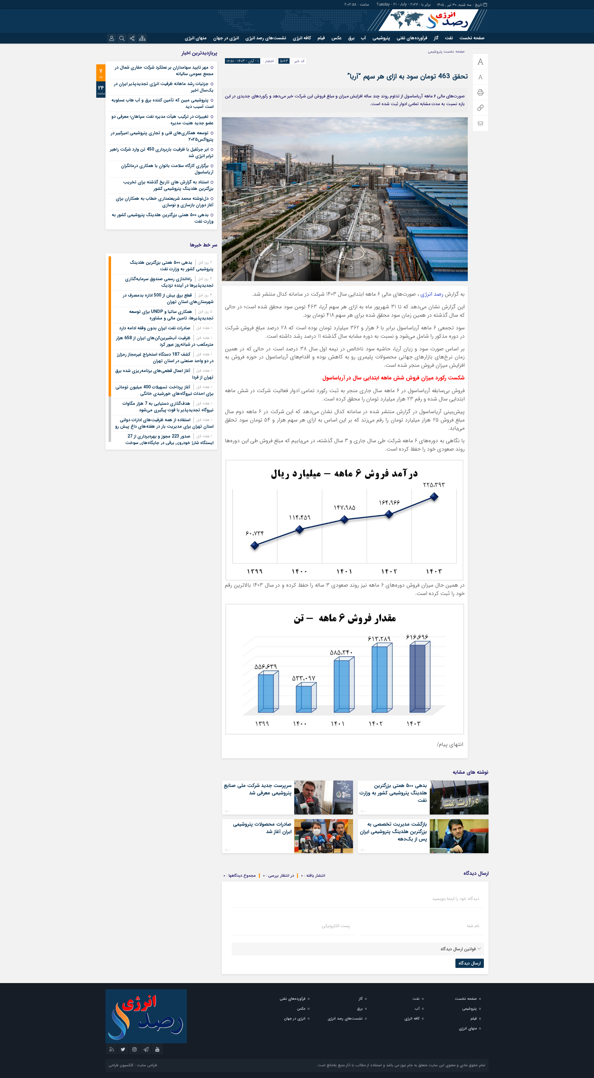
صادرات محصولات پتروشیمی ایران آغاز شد (262, 828)
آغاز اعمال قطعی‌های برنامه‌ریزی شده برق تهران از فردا (164, 374)
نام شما (473, 926)
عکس (336, 38)
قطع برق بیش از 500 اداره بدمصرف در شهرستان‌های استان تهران (168, 298)
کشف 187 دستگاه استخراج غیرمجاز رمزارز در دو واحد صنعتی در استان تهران (165, 357)
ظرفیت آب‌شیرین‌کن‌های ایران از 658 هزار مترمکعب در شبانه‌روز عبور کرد (164, 341)
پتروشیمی (381, 38)
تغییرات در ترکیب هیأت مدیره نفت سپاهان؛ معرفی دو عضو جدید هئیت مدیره (162, 119)
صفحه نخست (471, 38)
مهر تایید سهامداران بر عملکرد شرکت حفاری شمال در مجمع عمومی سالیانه (164, 70)
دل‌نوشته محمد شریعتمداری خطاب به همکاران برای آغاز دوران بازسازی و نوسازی (164, 201)
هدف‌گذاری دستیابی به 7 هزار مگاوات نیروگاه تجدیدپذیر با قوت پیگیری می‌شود (168, 406)
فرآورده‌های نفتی (412, 38)
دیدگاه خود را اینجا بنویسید (455, 898)
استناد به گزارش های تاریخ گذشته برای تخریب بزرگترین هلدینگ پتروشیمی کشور (168, 185)
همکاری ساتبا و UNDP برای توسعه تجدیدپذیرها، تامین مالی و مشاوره (171, 315)
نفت (449, 38)
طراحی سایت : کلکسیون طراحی (133, 1065)
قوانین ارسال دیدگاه (458, 949)
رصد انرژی (431, 294)
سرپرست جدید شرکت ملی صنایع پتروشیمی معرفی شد (257, 789)
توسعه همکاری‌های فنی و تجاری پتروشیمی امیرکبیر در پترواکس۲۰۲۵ (162, 136)
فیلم (321, 38)
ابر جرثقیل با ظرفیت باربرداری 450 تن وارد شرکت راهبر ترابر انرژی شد (161, 152)
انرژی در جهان (226, 38)
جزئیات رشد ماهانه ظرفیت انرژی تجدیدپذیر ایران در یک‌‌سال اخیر (163, 87)
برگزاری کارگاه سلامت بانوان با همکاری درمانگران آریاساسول (167, 169)
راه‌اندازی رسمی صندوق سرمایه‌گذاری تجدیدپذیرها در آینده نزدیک (169, 282)
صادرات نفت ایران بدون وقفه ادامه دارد (154, 328)
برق (351, 38)
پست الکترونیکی (336, 926)
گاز (436, 38)
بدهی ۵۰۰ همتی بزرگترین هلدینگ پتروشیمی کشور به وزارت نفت (393, 793)
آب (363, 38)
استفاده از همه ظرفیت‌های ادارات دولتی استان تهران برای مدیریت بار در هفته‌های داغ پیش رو (164, 423)
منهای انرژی (196, 38)
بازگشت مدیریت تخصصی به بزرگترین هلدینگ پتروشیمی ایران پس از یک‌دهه (393, 831)
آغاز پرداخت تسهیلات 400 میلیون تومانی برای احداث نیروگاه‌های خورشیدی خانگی (164, 390)
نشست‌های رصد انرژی (265, 38)
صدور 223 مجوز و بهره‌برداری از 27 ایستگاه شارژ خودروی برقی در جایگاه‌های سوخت (169, 439)
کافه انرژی (302, 38)
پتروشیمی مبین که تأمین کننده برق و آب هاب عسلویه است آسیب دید (162, 103)
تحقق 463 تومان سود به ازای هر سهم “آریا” (407, 76)
